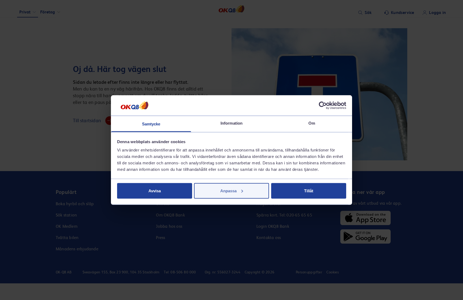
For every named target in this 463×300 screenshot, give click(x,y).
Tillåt (308, 190)
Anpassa (228, 190)
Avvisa (154, 190)
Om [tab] (311, 123)
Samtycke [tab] (151, 124)
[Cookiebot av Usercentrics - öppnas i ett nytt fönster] (322, 105)
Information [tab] (231, 123)
